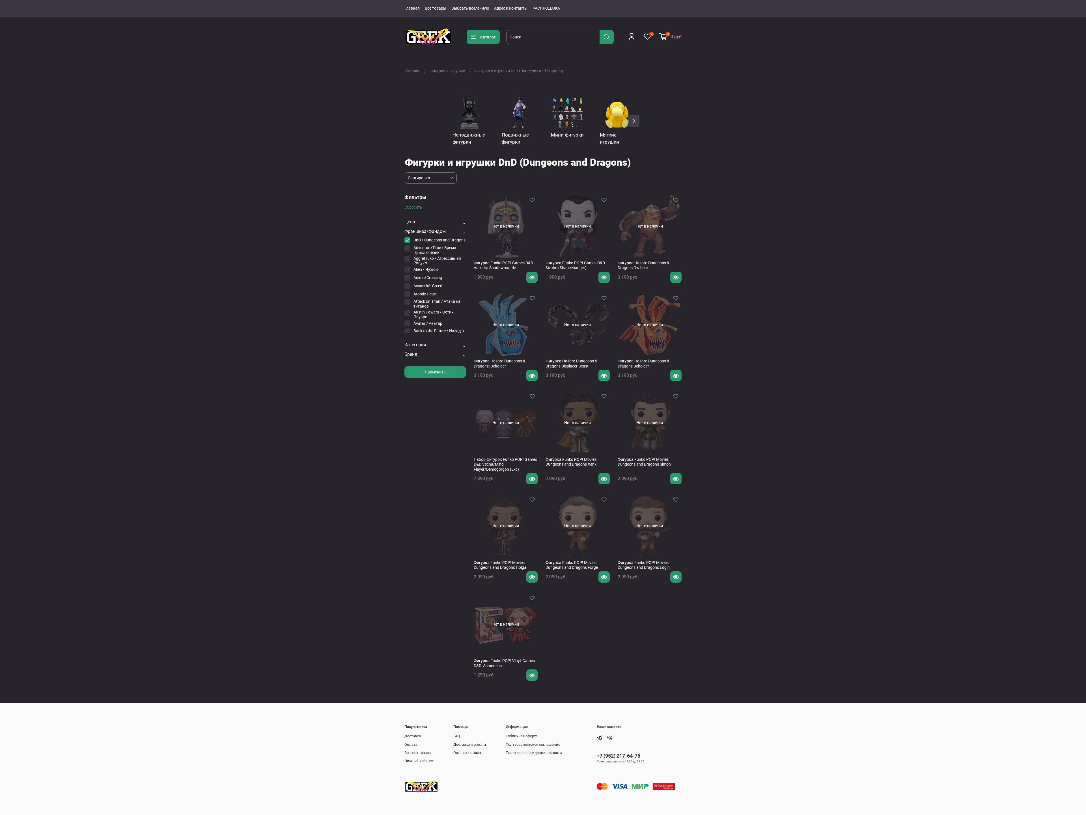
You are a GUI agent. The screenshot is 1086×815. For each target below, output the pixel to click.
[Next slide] (633, 121)
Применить (435, 372)
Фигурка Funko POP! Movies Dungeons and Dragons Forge (572, 565)
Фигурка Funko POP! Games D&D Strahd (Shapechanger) (575, 265)
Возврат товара (417, 753)
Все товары (435, 8)
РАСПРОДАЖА (546, 8)
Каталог (487, 37)
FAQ (456, 736)
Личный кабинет (419, 761)
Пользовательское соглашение (533, 744)
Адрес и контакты (510, 8)
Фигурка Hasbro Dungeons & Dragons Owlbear (643, 265)
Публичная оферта (522, 736)
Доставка (412, 736)
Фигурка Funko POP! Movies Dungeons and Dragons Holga (500, 565)
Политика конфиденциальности (534, 753)
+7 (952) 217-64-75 (618, 756)
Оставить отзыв (467, 753)
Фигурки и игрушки (447, 71)
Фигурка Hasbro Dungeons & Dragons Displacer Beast (571, 363)
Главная (412, 8)
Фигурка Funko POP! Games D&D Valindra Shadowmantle (503, 265)
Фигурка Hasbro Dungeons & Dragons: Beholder (499, 363)
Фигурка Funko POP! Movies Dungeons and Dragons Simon (644, 462)
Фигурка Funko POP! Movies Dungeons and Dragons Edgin (644, 565)
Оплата (410, 744)
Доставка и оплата (469, 744)
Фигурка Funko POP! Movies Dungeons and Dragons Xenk (571, 462)
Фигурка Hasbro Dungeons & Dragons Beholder (643, 363)
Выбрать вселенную (470, 8)
